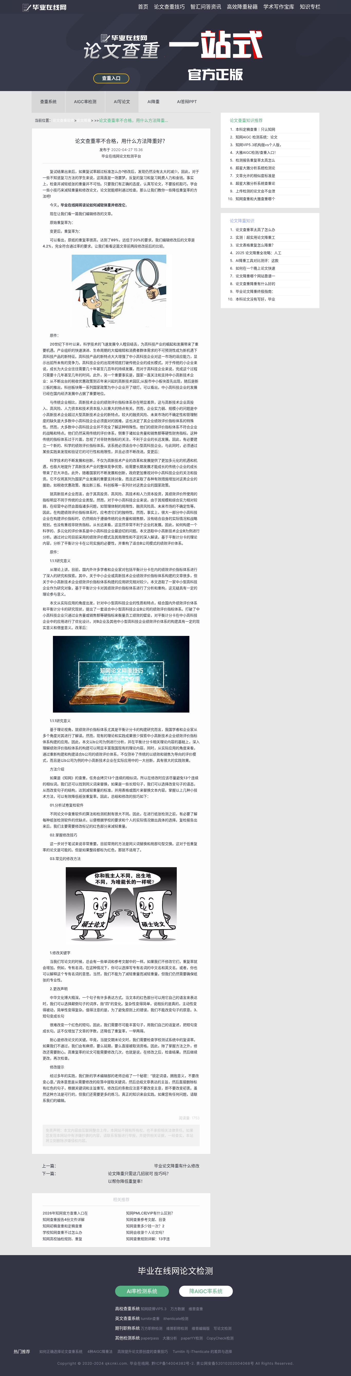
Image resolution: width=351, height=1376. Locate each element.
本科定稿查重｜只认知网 (255, 129)
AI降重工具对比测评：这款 (257, 260)
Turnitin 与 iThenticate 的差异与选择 (202, 1351)
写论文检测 (223, 1328)
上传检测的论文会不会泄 (255, 191)
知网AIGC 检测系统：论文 (257, 137)
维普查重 (196, 1309)
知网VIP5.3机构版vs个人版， (259, 145)
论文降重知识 (242, 220)
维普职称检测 (177, 1328)
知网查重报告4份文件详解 (64, 1219)
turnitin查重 (150, 1318)
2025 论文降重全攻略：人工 (258, 253)
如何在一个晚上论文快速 (255, 268)
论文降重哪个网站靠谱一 (255, 276)
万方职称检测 (151, 1328)
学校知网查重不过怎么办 (62, 1232)
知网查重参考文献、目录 (146, 1219)
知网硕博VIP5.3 (154, 1309)
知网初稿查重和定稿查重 (62, 1226)
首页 (143, 7)
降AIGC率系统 (206, 1291)
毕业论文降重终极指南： (255, 291)
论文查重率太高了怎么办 (255, 229)
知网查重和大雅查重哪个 (255, 199)
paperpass (150, 1338)
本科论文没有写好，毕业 (255, 299)
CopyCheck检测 (220, 1338)
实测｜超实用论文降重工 (255, 237)
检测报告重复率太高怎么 (255, 160)
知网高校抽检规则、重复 (62, 1239)
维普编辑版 (201, 1328)
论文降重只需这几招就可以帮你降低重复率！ (130, 1177)
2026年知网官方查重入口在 (65, 1213)
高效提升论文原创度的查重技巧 (142, 1351)
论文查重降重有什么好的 (255, 283)
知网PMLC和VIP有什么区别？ (150, 1213)
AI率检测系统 (142, 1291)
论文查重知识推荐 (246, 120)
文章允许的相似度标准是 (255, 175)
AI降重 (153, 101)
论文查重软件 (63, 120)
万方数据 (177, 1309)
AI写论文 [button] (122, 101)
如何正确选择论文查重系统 (60, 1351)
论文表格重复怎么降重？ (255, 245)
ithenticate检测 (175, 1318)
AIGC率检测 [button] (85, 101)
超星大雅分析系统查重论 (255, 183)
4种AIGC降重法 (100, 1351)
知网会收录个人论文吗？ (146, 1232)
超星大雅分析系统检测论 (255, 168)
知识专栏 (310, 7)
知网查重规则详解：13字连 (148, 1239)
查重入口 (111, 78)
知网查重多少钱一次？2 (145, 1226)
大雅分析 (170, 1338)
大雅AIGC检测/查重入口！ (257, 152)
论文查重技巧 (169, 7)
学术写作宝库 (278, 7)
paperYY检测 (192, 1338)
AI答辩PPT (187, 101)
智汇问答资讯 (205, 7)
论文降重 (84, 120)
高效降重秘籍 (242, 7)
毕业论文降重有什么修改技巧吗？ (176, 1169)
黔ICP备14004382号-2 (173, 1363)
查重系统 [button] (48, 101)
